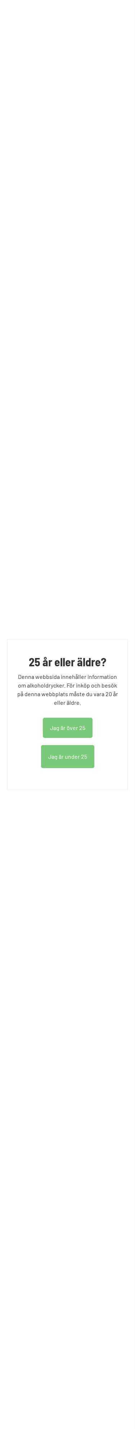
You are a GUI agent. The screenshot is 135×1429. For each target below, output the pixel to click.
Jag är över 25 (67, 727)
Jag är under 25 (67, 756)
